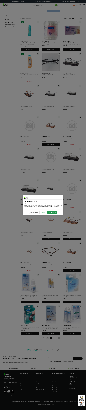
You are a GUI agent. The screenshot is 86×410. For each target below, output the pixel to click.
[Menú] (84, 395)
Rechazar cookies (34, 212)
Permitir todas (52, 212)
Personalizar (43, 212)
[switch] (81, 405)
